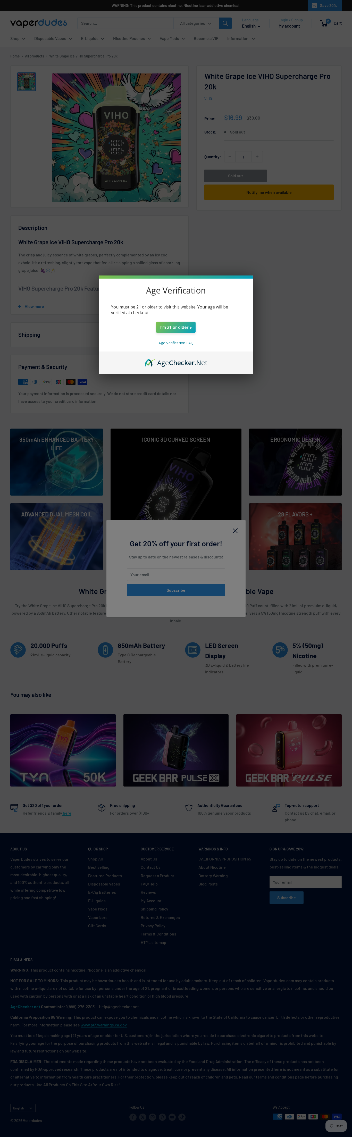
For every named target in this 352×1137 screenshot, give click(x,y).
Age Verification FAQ (176, 342)
